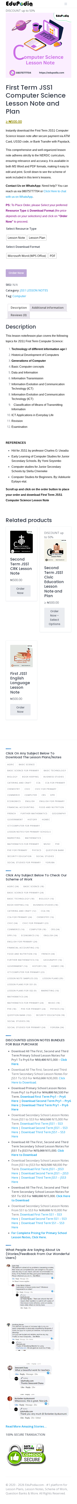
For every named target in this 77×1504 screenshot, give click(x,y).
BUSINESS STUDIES (54, 776)
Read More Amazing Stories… (26, 1426)
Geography (59, 813)
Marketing (13, 838)
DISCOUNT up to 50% (54, 567)
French (11, 813)
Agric (10, 764)
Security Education (19, 856)
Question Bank (55, 850)
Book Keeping (30, 776)
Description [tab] (19, 308)
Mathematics (33, 838)
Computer (19, 296)
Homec (46, 819)
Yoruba (50, 862)
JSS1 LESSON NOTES (34, 290)
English (30, 801)
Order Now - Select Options (54, 617)
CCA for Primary (55, 782)
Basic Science (27, 764)
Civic (27, 789)
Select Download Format (23, 247)
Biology (12, 776)
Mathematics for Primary (23, 844)
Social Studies (45, 856)
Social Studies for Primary (24, 862)
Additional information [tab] (48, 308)
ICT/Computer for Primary (23, 825)
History (32, 819)
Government (15, 819)
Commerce (13, 795)
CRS (44, 795)
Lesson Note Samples (22, 978)
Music (47, 844)
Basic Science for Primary (23, 770)
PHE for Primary (17, 850)
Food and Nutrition (51, 807)
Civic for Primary (45, 789)
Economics (14, 801)
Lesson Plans (52, 978)
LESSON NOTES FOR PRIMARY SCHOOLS (29, 831)
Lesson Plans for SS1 (22, 984)
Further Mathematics (34, 813)
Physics (36, 850)
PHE (57, 844)
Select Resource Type (21, 229)
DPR (52, 795)
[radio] (16, 237)
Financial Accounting (20, 807)
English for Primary (52, 801)
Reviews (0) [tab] (19, 315)
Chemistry (13, 789)
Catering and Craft (19, 782)
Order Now (16, 273)
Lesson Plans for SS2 (22, 990)
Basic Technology (55, 770)
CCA (38, 782)
